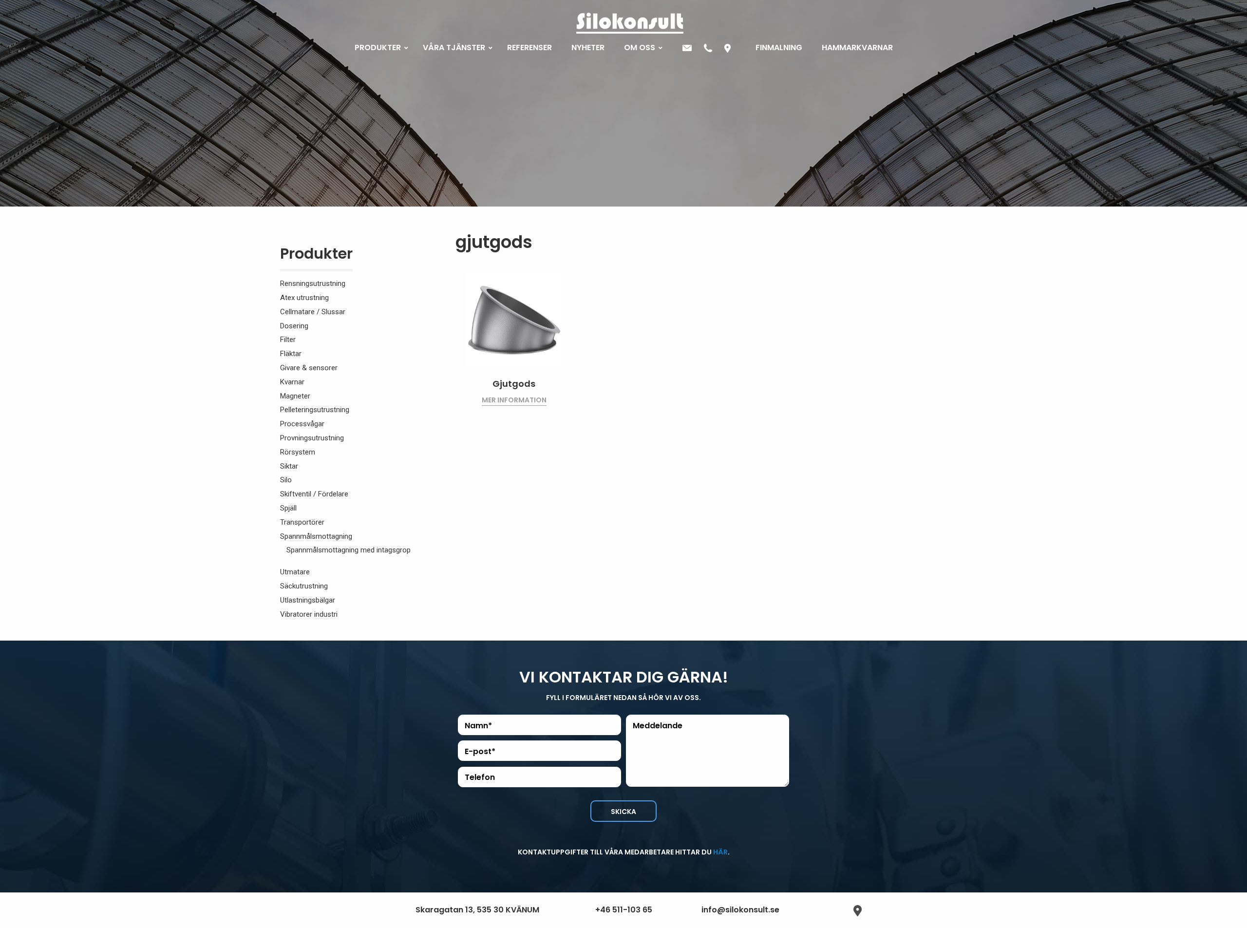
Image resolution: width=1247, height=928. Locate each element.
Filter (288, 339)
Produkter (316, 255)
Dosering (294, 326)
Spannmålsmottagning (316, 536)
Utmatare (295, 572)
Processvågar (302, 423)
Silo (286, 479)
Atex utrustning (304, 297)
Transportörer (302, 522)
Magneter (295, 396)
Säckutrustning (304, 586)
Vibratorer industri (309, 614)
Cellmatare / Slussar (312, 311)
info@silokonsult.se (740, 909)
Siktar (289, 466)
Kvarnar (292, 382)
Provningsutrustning (312, 438)
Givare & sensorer (309, 367)
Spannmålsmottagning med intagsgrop (348, 550)
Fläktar (291, 353)
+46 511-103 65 (623, 909)
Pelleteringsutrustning (314, 409)
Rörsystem (297, 452)
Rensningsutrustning (312, 283)
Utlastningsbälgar (307, 600)
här (720, 852)
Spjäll (288, 508)
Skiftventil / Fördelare (314, 494)
